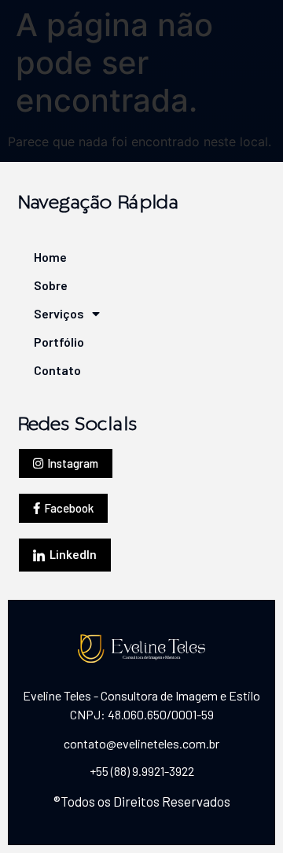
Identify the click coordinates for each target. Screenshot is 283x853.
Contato (52, 369)
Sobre (51, 285)
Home (50, 256)
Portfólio (52, 341)
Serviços (52, 313)
